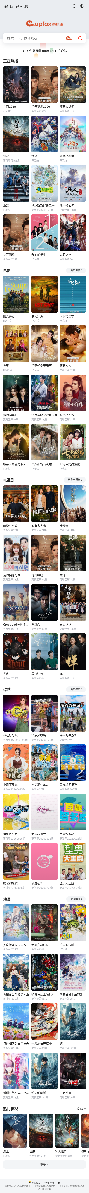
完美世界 (61, 1151)
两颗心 (35, 624)
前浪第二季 (67, 316)
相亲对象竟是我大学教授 (16, 464)
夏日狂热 (37, 674)
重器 (6, 205)
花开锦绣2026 (40, 106)
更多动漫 (75, 898)
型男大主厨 (67, 883)
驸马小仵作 (67, 415)
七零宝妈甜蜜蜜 (70, 464)
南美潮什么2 (39, 784)
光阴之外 (65, 254)
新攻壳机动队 (40, 945)
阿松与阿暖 (10, 525)
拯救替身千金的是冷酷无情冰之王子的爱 (73, 994)
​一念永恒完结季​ (41, 1043)
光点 (6, 674)
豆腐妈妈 (65, 624)
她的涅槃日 (10, 415)
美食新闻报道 (68, 784)
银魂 (34, 156)
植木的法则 (67, 945)
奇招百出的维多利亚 (16, 994)
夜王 (6, 365)
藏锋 (62, 575)
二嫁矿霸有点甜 (41, 464)
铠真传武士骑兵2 (42, 994)
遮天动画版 (38, 1092)
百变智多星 (67, 834)
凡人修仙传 (67, 205)
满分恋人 (65, 365)
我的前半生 (38, 254)
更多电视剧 (74, 479)
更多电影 (75, 270)
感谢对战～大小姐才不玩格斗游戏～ (16, 1092)
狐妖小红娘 (67, 156)
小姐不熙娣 (10, 784)
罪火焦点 (37, 316)
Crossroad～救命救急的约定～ (16, 624)
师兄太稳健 (67, 106)
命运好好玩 (10, 735)
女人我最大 (38, 834)
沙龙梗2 (36, 883)
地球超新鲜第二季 (43, 205)
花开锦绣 (9, 254)
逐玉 (6, 1151)
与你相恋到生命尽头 (16, 1043)
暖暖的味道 (10, 883)
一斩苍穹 (65, 1092)
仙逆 (6, 156)
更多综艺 (75, 689)
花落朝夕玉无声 (41, 365)
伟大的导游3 (68, 735)
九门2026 (9, 106)
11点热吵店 (38, 735)
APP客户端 (49, 1182)
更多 (43, 1164)
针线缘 (64, 525)
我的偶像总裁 (11, 575)
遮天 (62, 1043)
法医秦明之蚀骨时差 (44, 415)
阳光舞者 (9, 316)
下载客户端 (46, 50)
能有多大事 (38, 525)
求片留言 (36, 1182)
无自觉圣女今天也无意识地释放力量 (16, 945)
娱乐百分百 (10, 834)
